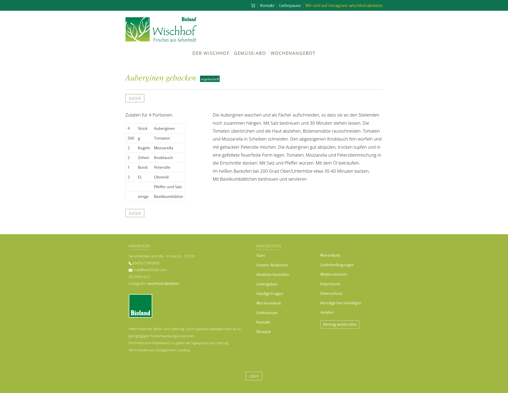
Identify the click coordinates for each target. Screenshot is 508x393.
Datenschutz (331, 293)
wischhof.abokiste (163, 283)
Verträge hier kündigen (340, 302)
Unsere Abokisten (272, 265)
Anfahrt (327, 312)
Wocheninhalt (268, 303)
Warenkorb (330, 255)
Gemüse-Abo (250, 53)
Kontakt (267, 5)
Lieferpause (290, 5)
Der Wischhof (210, 53)
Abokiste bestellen (272, 274)
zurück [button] (135, 98)
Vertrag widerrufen (340, 324)
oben (254, 376)
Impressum (330, 283)
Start (260, 255)
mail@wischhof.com (150, 269)
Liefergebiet (267, 284)
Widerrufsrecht (333, 274)
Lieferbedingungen (337, 264)
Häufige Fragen (269, 293)
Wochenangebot (293, 53)
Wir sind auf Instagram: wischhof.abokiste (344, 5)
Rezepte (263, 331)
